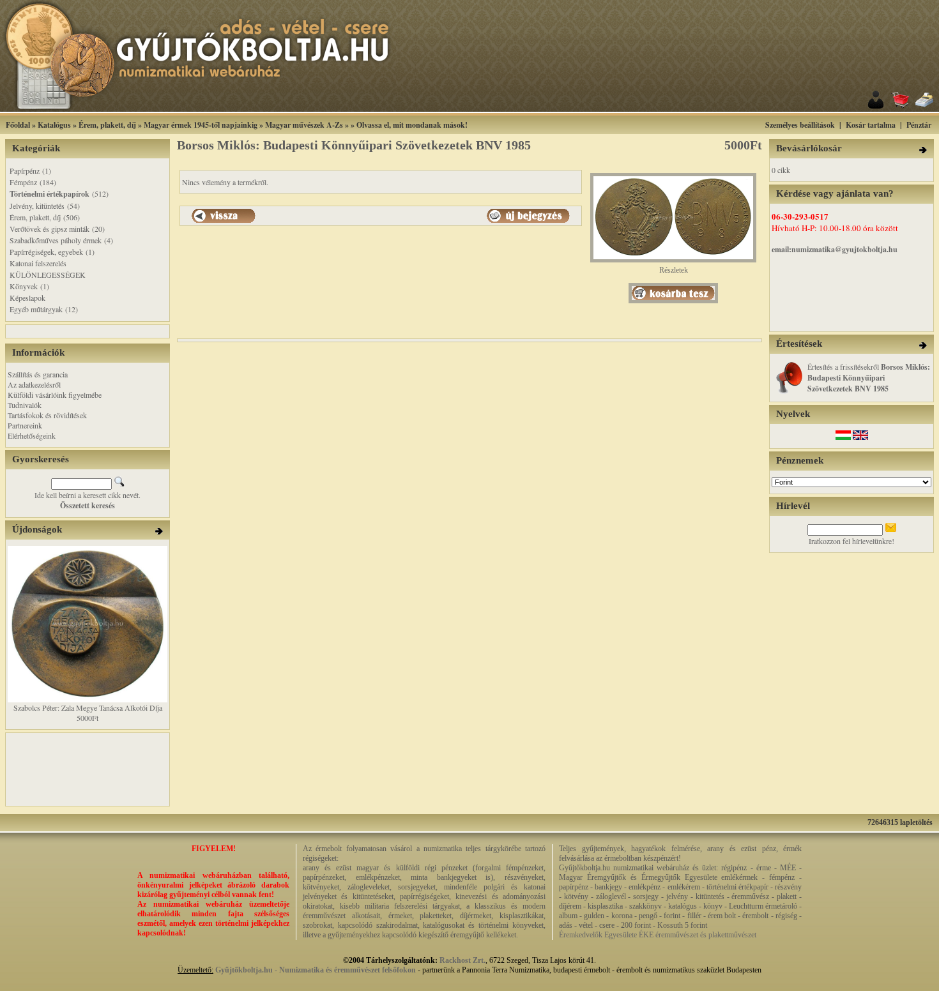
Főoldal (18, 124)
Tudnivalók (25, 405)
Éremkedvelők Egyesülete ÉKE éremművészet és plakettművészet (657, 934)
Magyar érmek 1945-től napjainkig (200, 124)
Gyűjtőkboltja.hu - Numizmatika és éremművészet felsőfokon (315, 969)
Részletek (673, 270)
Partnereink (25, 425)
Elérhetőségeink (32, 435)
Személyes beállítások (800, 124)
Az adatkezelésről (34, 384)
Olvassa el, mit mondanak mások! (412, 124)
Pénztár (918, 124)
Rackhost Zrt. (462, 960)
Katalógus (54, 124)
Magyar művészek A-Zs (304, 124)
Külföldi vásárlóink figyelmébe (55, 395)
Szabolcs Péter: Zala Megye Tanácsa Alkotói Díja (87, 707)
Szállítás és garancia (38, 374)
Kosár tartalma (871, 124)
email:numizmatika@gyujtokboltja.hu (834, 249)
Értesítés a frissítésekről (868, 377)
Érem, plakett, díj (107, 124)
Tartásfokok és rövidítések (47, 415)
